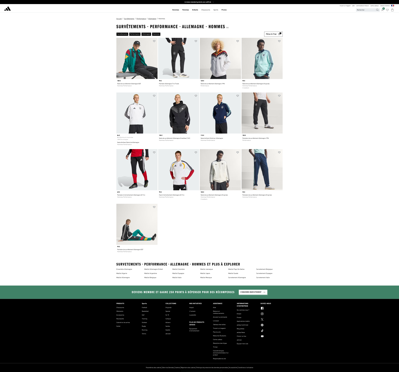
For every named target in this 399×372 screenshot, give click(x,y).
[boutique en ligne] (7, 8)
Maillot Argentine (150, 273)
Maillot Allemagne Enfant (153, 269)
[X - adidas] (271, 320)
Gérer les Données (168, 367)
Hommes (175, 10)
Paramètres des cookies (153, 367)
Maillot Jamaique (206, 269)
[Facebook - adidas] (271, 308)
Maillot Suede (233, 273)
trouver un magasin (345, 5)
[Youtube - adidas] (271, 336)
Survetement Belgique (264, 269)
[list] (190, 34)
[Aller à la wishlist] (387, 9)
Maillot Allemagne (123, 277)
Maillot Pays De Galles (236, 269)
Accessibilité (233, 367)
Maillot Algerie (121, 273)
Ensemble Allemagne (124, 269)
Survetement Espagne (264, 273)
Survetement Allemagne (237, 277)
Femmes (185, 10)
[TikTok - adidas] (271, 331)
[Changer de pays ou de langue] (392, 5)
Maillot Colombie (178, 269)
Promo (224, 10)
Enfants (195, 10)
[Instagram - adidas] (271, 314)
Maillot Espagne (178, 273)
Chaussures (205, 10)
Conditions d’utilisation (245, 367)
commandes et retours (362, 5)
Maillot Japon (205, 273)
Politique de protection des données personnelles (212, 367)
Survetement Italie (263, 277)
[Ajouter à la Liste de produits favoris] (154, 41)
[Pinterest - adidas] (271, 325)
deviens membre (385, 5)
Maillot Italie (176, 277)
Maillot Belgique (150, 277)
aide (353, 5)
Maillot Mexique (206, 277)
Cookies (177, 367)
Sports (215, 10)
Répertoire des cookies (188, 367)
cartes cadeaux (374, 5)
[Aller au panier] (392, 9)
